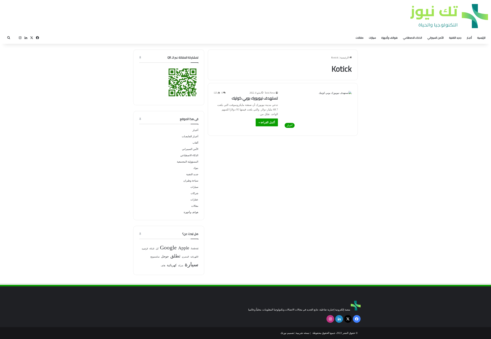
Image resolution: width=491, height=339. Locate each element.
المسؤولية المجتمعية (187, 161)
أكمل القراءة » (267, 122)
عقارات (194, 199)
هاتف (163, 266)
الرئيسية (481, 37)
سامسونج (155, 256)
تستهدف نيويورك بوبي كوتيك (255, 98)
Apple (183, 248)
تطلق (175, 256)
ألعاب (195, 142)
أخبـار (469, 37)
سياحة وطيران (190, 180)
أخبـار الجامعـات (190, 136)
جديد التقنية (455, 37)
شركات (194, 193)
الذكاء (151, 249)
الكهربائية (194, 257)
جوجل (165, 256)
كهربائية (172, 265)
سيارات (372, 37)
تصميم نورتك (287, 333)
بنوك (195, 168)
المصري (185, 257)
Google (168, 247)
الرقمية (145, 249)
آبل (157, 249)
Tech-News (270, 92)
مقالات (359, 37)
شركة (180, 266)
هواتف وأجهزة (389, 37)
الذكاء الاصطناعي (412, 37)
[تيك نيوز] (449, 16)
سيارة (191, 264)
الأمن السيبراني (435, 37)
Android (194, 248)
